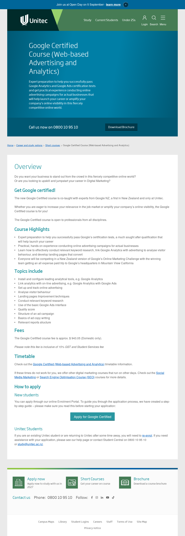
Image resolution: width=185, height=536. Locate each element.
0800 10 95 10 (60, 497)
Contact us (21, 497)
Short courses (52, 145)
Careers (97, 521)
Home (10, 145)
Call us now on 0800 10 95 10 (53, 127)
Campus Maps (46, 521)
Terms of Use (124, 521)
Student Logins (80, 521)
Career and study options (29, 145)
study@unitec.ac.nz (30, 444)
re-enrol (147, 435)
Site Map (142, 521)
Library (63, 521)
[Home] (34, 20)
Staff (109, 521)
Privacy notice (92, 528)
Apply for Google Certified (92, 416)
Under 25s (128, 20)
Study (87, 20)
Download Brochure (121, 127)
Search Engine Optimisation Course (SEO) (67, 377)
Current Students (106, 20)
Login (144, 24)
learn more (113, 4)
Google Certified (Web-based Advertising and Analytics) (68, 364)
